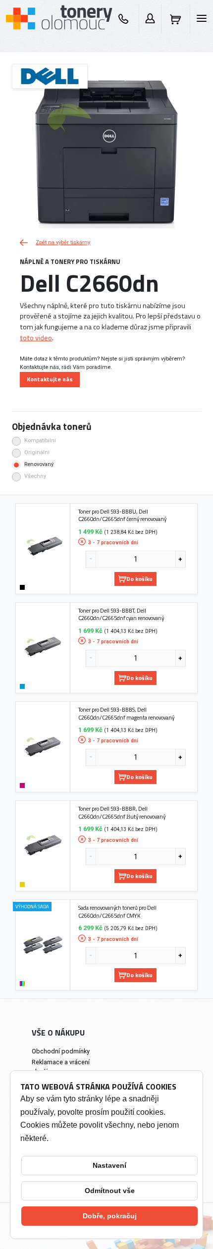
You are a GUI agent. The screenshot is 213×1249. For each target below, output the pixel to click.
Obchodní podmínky (61, 1051)
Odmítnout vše (110, 1191)
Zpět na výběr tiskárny (63, 242)
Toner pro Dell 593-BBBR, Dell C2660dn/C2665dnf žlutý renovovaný (121, 812)
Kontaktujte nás (50, 379)
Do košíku (139, 578)
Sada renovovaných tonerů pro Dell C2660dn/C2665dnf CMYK (117, 911)
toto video (36, 337)
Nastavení (109, 1165)
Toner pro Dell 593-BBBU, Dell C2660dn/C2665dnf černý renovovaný (122, 515)
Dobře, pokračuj (110, 1216)
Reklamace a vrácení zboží (61, 1066)
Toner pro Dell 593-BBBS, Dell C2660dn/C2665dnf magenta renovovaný (126, 713)
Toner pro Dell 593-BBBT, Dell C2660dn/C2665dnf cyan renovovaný (121, 614)
